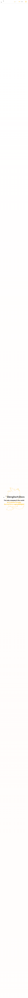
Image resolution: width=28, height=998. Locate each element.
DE (22, 1)
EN (19, 1)
